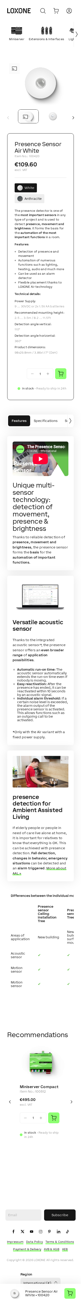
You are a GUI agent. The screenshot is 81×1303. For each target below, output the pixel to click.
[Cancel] (43, 10)
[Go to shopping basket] (56, 10)
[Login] (69, 10)
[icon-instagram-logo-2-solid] (40, 1232)
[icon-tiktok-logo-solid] (67, 1232)
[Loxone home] (19, 11)
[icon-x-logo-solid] (22, 1232)
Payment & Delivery (27, 1249)
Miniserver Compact (39, 1086)
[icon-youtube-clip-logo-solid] (31, 1232)
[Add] (53, 1117)
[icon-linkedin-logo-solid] (58, 1232)
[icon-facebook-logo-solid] (13, 1232)
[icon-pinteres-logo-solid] (49, 1232)
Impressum (15, 1241)
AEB (65, 1249)
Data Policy (34, 1241)
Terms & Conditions (59, 1241)
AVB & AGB (51, 1249)
